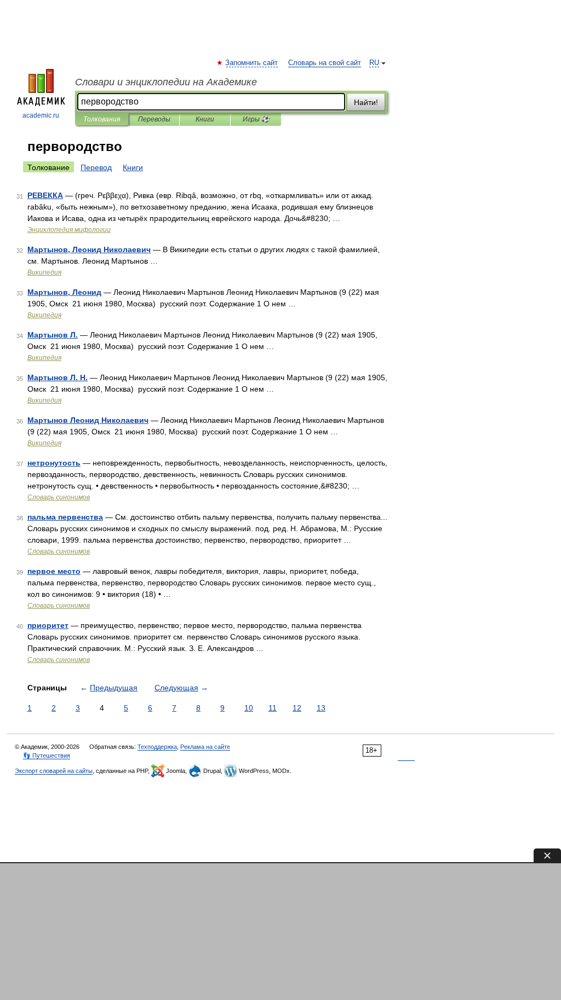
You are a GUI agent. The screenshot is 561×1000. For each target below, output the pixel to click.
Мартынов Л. (52, 334)
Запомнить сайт (252, 63)
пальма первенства (65, 517)
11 (272, 708)
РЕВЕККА (45, 195)
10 (248, 708)
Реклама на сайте (205, 746)
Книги (205, 119)
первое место (54, 571)
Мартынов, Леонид (64, 292)
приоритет (47, 625)
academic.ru (40, 115)
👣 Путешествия (46, 755)
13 (321, 708)
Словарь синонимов (58, 497)
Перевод (96, 167)
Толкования (101, 119)
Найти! (366, 102)
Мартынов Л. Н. (57, 377)
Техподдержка (157, 746)
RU (374, 63)
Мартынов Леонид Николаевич (87, 420)
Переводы (154, 119)
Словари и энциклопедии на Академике (166, 82)
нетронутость (54, 462)
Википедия (44, 272)
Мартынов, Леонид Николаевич (89, 249)
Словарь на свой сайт (324, 63)
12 (297, 708)
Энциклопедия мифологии (69, 230)
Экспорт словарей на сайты (54, 771)
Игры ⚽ (256, 119)
